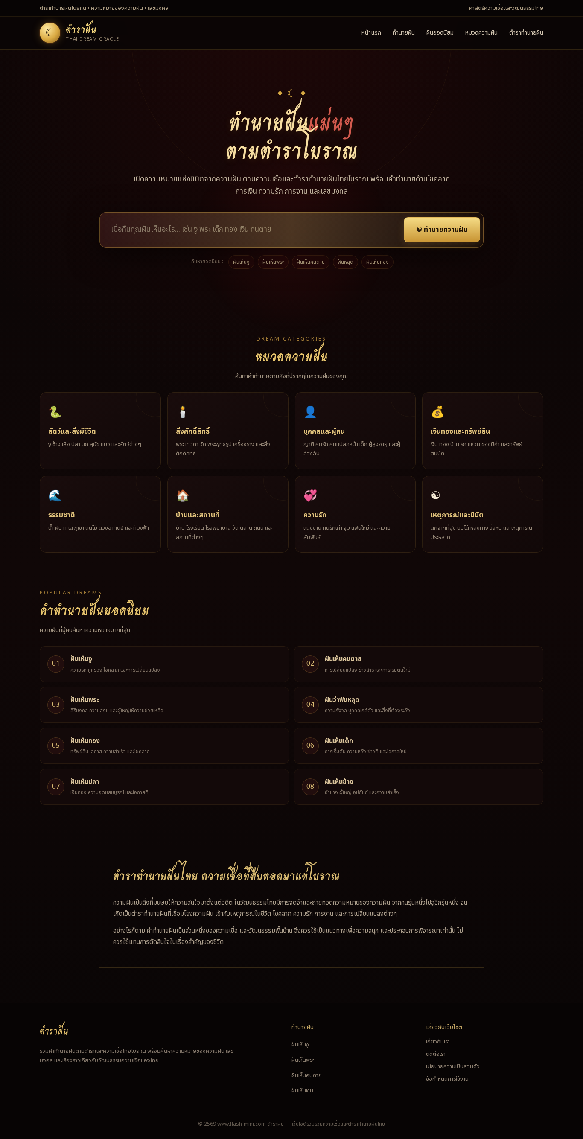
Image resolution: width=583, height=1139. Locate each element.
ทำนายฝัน (404, 32)
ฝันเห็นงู (241, 262)
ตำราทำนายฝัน (526, 32)
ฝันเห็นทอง (377, 262)
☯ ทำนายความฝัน (442, 229)
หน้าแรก (371, 32)
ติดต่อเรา (436, 1054)
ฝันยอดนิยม (440, 32)
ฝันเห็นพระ (273, 262)
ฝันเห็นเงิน (302, 1091)
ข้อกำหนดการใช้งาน (447, 1079)
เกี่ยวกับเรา (438, 1041)
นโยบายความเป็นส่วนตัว (453, 1066)
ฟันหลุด (345, 262)
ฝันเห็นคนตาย (311, 262)
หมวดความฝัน (481, 32)
